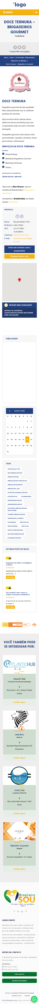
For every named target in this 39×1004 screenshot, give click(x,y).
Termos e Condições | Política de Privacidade (19, 993)
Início (6, 57)
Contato (27, 996)
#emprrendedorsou (15, 504)
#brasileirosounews (15, 485)
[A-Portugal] (17, 671)
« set (10, 411)
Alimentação (29, 57)
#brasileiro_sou (14, 489)
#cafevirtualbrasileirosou (18, 493)
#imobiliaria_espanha (16, 518)
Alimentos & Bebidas (18, 61)
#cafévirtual (12, 497)
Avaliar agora (19, 702)
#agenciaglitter (14, 469)
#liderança (12, 522)
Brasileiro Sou (16, 996)
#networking (13, 526)
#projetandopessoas (15, 530)
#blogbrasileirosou (15, 473)
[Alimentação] (21, 839)
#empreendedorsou (15, 500)
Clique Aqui (13, 202)
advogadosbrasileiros (16, 534)
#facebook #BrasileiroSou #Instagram (17, 509)
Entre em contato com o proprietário (19, 249)
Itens (12, 57)
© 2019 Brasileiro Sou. (9, 1000)
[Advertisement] (19, 372)
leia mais (10, 577)
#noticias (25, 526)
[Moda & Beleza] (21, 728)
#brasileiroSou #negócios (17, 481)
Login (36, 12)
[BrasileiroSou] (19, 4)
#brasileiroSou (13, 477)
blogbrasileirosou (14, 538)
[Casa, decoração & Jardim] (21, 785)
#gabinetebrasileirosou (16, 514)
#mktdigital (24, 522)
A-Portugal (20, 57)
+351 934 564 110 (21, 235)
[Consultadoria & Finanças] (21, 674)
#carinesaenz (26, 497)
